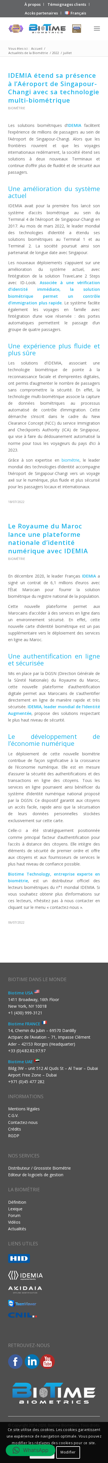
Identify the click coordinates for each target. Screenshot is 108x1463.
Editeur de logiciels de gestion (35, 1174)
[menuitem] (33, 4)
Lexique (15, 1209)
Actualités (17, 1228)
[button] (30, 1450)
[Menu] (97, 29)
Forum (14, 1215)
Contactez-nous (23, 1122)
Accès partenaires (41, 13)
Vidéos (14, 1222)
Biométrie (16, 108)
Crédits (14, 1129)
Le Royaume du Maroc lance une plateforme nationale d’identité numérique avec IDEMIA (48, 538)
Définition (17, 1202)
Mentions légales (24, 1108)
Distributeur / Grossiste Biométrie (39, 1168)
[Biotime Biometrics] (45, 28)
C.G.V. (13, 1115)
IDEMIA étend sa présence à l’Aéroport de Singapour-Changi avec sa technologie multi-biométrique (53, 87)
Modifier (68, 1452)
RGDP (13, 1135)
